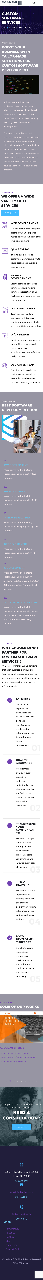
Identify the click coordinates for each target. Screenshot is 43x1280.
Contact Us (21, 1123)
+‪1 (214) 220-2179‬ (21, 1209)
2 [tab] (10, 1077)
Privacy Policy (12, 1224)
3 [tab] (14, 1077)
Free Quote (10, 213)
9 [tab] (37, 1077)
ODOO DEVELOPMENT (11, 1053)
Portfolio (10, 1232)
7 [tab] (29, 1077)
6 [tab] (25, 1077)
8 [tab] (33, 1077)
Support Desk (12, 1245)
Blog (8, 1237)
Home (4, 27)
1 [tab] (6, 1077)
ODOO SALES (17, 1057)
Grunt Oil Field (11, 1047)
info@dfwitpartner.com (21, 1188)
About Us (10, 1228)
